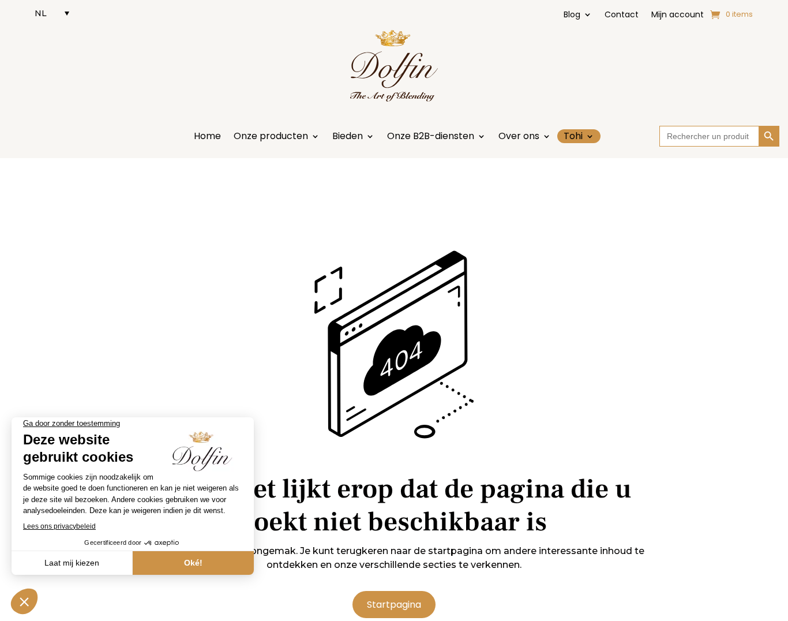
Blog (572, 15)
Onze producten (271, 137)
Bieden (347, 137)
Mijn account (677, 15)
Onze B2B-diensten (430, 137)
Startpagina (394, 604)
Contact (622, 15)
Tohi (573, 136)
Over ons (518, 137)
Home (207, 137)
